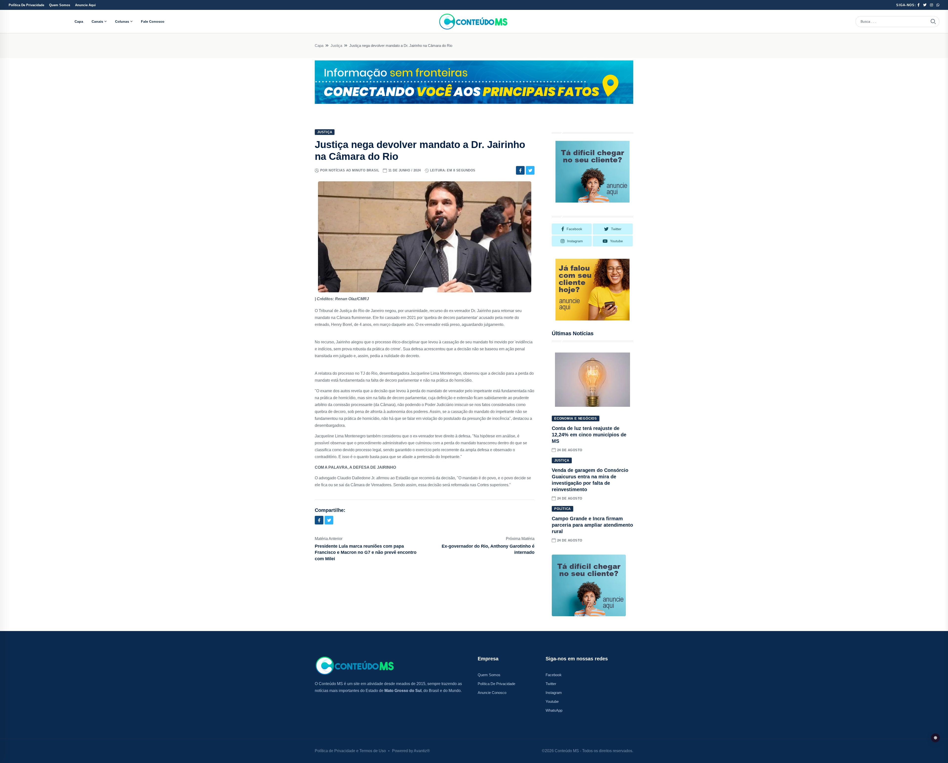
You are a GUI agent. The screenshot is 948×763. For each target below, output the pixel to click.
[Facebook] (520, 170)
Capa (79, 21)
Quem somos (489, 675)
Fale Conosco (152, 21)
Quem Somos (59, 5)
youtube (616, 241)
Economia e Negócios (575, 418)
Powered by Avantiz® (411, 751)
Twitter (551, 684)
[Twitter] (530, 170)
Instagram (554, 692)
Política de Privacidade (26, 5)
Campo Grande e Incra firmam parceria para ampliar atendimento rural (592, 525)
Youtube (552, 701)
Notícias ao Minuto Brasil (354, 170)
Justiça (336, 45)
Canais (97, 21)
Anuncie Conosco (492, 692)
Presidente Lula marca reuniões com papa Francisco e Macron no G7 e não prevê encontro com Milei (365, 552)
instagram (575, 241)
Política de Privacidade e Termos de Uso (350, 751)
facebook (574, 229)
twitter (616, 229)
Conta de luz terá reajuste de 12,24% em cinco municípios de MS (589, 435)
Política (562, 509)
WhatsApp (554, 710)
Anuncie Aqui (85, 5)
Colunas (122, 21)
